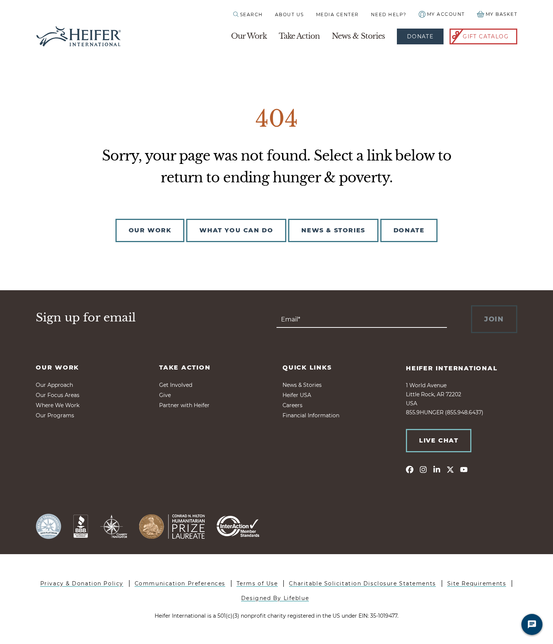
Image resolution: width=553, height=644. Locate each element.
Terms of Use (257, 583)
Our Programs (55, 415)
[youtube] (464, 469)
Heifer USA (297, 395)
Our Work (249, 36)
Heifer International (452, 368)
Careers (292, 405)
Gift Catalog (486, 36)
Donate (420, 36)
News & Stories (358, 36)
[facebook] (409, 469)
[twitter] (450, 469)
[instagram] (423, 469)
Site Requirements (476, 583)
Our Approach (54, 385)
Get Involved (175, 385)
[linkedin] (437, 469)
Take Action (299, 36)
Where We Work (57, 405)
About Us (289, 14)
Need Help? (389, 14)
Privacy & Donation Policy (81, 583)
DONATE (409, 230)
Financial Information (311, 415)
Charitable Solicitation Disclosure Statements (362, 583)
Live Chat (438, 440)
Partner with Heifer (184, 405)
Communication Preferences (180, 583)
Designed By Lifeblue (275, 598)
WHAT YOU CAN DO (236, 230)
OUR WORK (150, 230)
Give (165, 395)
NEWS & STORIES (333, 230)
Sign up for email (86, 317)
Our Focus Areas (57, 395)
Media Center (337, 14)
